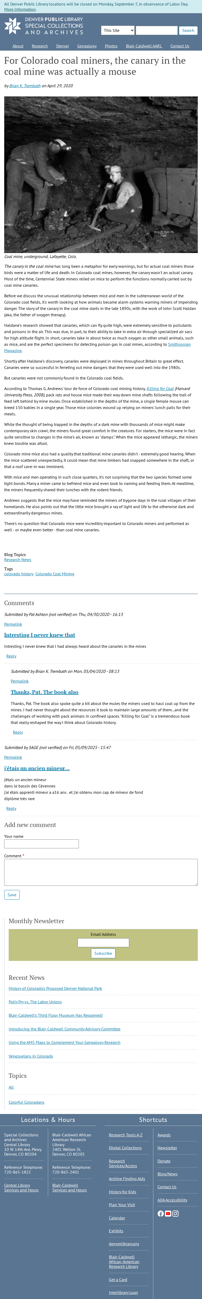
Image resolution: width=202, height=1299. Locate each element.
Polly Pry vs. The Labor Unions (35, 1001)
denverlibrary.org (124, 1243)
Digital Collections (125, 1147)
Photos (111, 45)
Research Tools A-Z (126, 1134)
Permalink (13, 624)
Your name (13, 836)
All (11, 1087)
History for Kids (122, 1191)
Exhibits (116, 1230)
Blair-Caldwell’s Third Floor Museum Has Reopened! (56, 1015)
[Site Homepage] (43, 26)
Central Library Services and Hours (21, 1188)
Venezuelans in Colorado (31, 1056)
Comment (12, 855)
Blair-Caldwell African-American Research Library (124, 1261)
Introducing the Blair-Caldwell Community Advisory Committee (64, 1029)
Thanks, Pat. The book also (44, 691)
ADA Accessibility (172, 1200)
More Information (20, 9)
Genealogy (87, 45)
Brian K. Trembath (25, 85)
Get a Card (118, 1279)
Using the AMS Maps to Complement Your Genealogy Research (64, 1042)
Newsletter (167, 1147)
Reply (11, 656)
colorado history (18, 573)
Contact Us (179, 45)
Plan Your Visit (122, 1204)
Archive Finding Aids (127, 1178)
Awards (164, 1134)
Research (40, 45)
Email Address (103, 934)
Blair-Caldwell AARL (144, 45)
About (18, 45)
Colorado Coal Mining (55, 573)
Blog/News (168, 1173)
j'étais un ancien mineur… (37, 768)
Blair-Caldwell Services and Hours (69, 1188)
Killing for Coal (160, 388)
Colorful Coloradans (26, 1102)
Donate (164, 1161)
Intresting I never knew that (39, 634)
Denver (62, 45)
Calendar (117, 1217)
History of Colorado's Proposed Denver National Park (55, 988)
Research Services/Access (123, 1163)
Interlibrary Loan (123, 1292)
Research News (17, 559)
